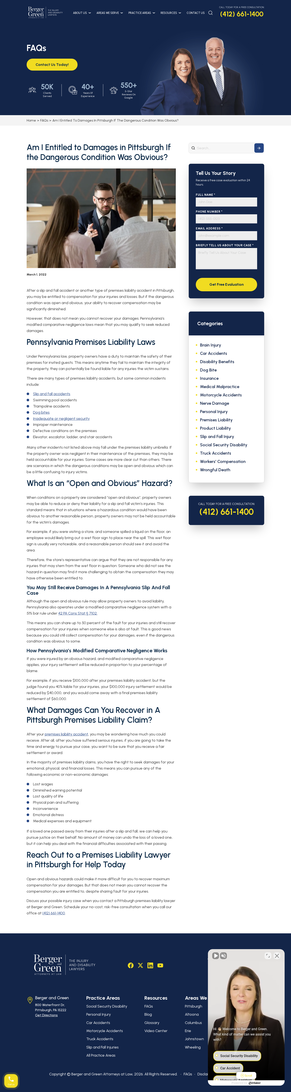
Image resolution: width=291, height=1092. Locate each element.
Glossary (151, 1022)
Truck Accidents (215, 453)
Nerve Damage (214, 403)
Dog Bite (208, 370)
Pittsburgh (193, 1006)
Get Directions (46, 1015)
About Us (80, 13)
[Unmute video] (215, 955)
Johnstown (194, 1039)
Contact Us (196, 13)
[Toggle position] (268, 955)
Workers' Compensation (223, 461)
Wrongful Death (215, 469)
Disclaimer (206, 1074)
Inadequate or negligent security (61, 418)
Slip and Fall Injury (217, 436)
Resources (169, 13)
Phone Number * (209, 211)
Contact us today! (52, 64)
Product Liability (215, 428)
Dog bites (41, 412)
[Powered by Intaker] (254, 1083)
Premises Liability (216, 419)
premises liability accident (66, 734)
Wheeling (193, 1047)
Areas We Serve (108, 13)
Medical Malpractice (219, 386)
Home (31, 120)
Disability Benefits (217, 361)
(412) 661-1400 (242, 14)
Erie (188, 1030)
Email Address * (209, 228)
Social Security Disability (223, 444)
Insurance (209, 378)
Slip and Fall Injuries (102, 1047)
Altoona (192, 1014)
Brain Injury (210, 345)
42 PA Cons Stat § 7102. (77, 613)
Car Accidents (213, 353)
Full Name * (205, 194)
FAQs (44, 120)
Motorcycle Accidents (221, 394)
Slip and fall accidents (51, 394)
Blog (148, 1014)
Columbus (193, 1022)
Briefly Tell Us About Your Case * (225, 245)
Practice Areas (139, 13)
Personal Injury (214, 411)
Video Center (155, 1030)
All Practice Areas (100, 1055)
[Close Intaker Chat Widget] (277, 955)
